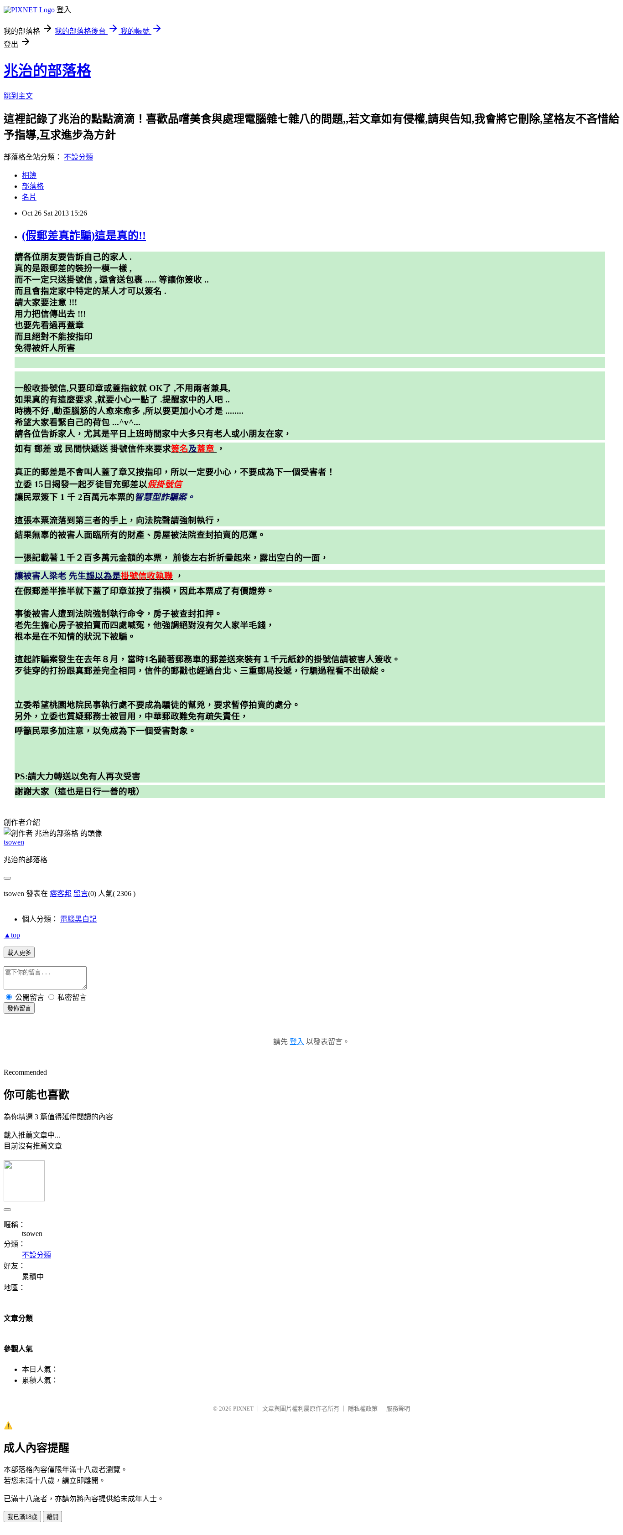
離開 (52, 1517)
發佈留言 (19, 1008)
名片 (29, 197)
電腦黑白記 (78, 919)
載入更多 (19, 952)
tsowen (14, 842)
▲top (12, 935)
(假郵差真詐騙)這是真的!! (84, 236)
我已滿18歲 (22, 1517)
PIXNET (243, 1408)
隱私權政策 (363, 1408)
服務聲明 (398, 1408)
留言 (80, 893)
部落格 (33, 186)
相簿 (29, 175)
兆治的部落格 (47, 70)
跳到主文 (18, 96)
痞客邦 (61, 893)
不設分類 (78, 157)
